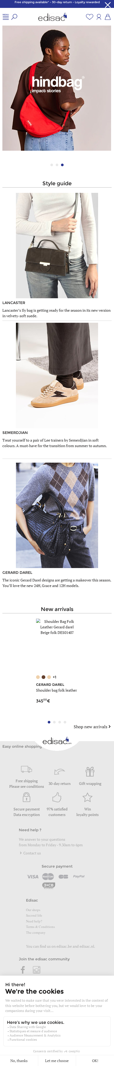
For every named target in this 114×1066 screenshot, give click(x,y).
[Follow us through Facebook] (23, 970)
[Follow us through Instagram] (36, 970)
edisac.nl (87, 946)
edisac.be (64, 946)
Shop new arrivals (90, 727)
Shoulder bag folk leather (56, 690)
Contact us (32, 852)
